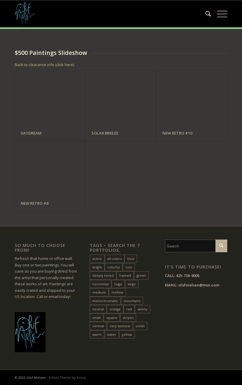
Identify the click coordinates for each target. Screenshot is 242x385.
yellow (127, 334)
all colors (114, 258)
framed (125, 275)
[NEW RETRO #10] (191, 98)
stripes (128, 317)
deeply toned (103, 275)
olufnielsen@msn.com (198, 285)
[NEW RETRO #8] (50, 168)
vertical (98, 326)
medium (99, 292)
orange (115, 309)
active (97, 258)
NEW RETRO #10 (177, 133)
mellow (117, 292)
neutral (98, 309)
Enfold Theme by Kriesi (67, 377)
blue (130, 258)
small (96, 317)
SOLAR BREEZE (104, 133)
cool (128, 267)
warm (97, 334)
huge (118, 284)
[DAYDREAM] (50, 98)
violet (140, 326)
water (111, 334)
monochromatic (105, 301)
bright (97, 267)
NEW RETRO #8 (34, 203)
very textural (120, 326)
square (111, 317)
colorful (113, 267)
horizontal (100, 284)
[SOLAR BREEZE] (121, 98)
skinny (143, 309)
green (141, 275)
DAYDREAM (31, 133)
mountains (132, 301)
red (129, 309)
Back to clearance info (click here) (44, 64)
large (132, 284)
